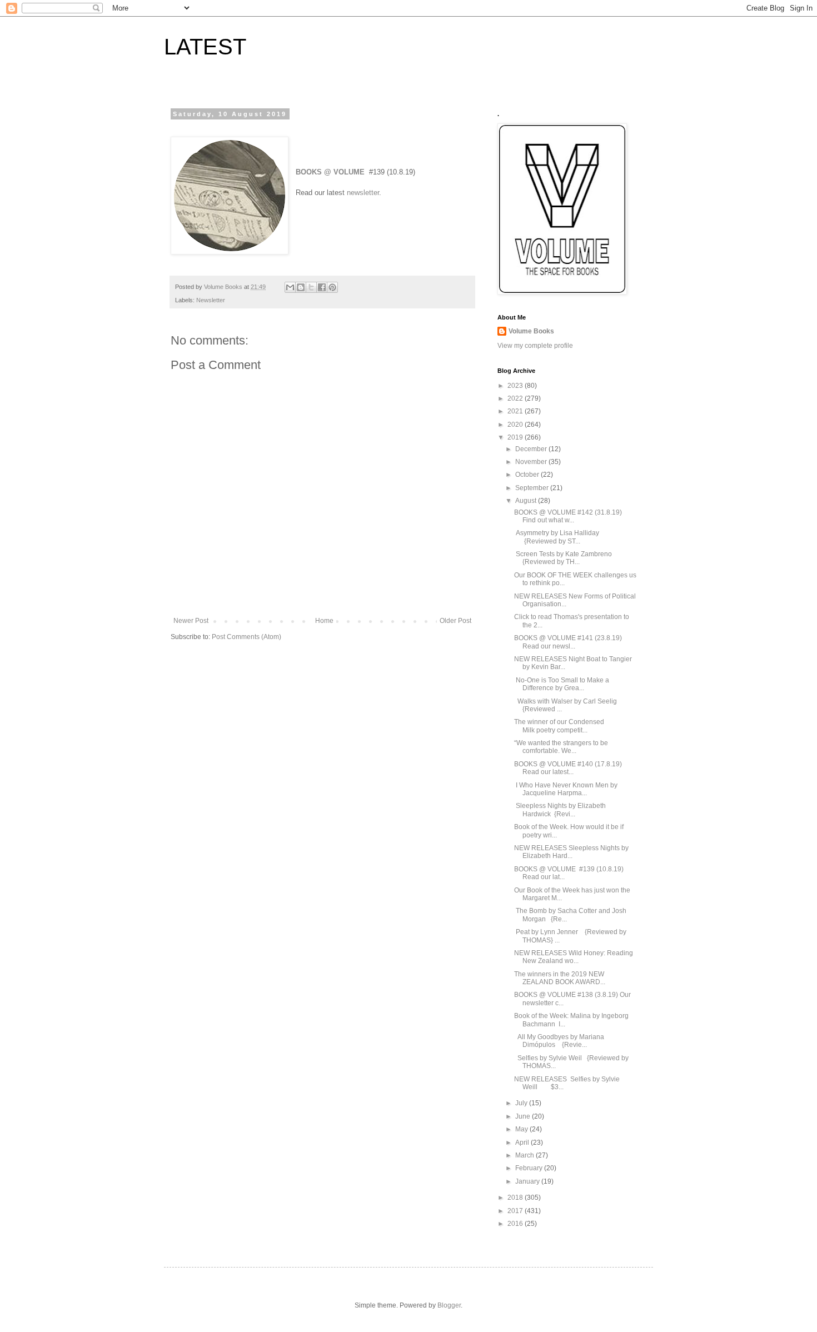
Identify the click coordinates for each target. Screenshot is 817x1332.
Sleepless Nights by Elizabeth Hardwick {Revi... (560, 809)
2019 (516, 437)
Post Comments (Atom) (246, 637)
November (532, 462)
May (522, 1129)
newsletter (363, 192)
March (525, 1155)
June (523, 1116)
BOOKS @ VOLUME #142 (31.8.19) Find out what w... (568, 516)
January (528, 1181)
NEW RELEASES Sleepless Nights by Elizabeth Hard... (571, 852)
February (529, 1168)
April (523, 1142)
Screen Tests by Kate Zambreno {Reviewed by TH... (565, 558)
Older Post (455, 621)
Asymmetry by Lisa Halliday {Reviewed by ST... (560, 537)
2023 (516, 386)
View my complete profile (535, 346)
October (528, 474)
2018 (516, 1197)
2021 (516, 411)
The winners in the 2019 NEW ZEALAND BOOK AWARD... (559, 978)
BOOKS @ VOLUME (330, 172)
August (526, 501)
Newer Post (190, 621)
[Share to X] (311, 287)
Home (324, 621)
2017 (516, 1211)
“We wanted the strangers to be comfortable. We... (561, 747)
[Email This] (290, 287)
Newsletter (210, 300)
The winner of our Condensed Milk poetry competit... (559, 726)
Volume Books (531, 331)
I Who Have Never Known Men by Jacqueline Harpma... (565, 789)
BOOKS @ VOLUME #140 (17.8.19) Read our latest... (568, 768)
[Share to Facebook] (321, 287)
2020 (516, 424)
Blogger (449, 1305)
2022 (516, 398)
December (532, 449)
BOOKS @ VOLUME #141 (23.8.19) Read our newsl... (568, 642)
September (532, 488)
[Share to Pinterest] (332, 287)
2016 (516, 1224)
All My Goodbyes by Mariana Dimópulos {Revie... (559, 1041)
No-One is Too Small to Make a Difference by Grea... (561, 684)
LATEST (205, 46)
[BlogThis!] (300, 287)
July (522, 1103)
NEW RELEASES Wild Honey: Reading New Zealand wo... (573, 957)
